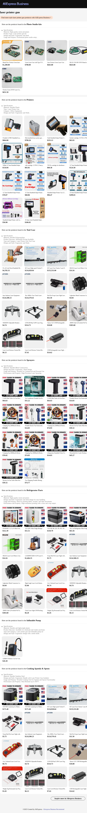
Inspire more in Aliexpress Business (68, 798)
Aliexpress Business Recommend (53, 809)
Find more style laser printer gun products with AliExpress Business (25, 18)
